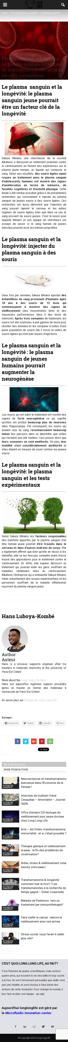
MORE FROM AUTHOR (16, 769)
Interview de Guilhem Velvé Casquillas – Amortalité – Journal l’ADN (43, 799)
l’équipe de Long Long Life (40, 700)
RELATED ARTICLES (15, 764)
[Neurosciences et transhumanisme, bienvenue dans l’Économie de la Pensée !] (10, 783)
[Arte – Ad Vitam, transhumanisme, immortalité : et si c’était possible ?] (10, 833)
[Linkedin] (24, 1026)
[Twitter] (43, 1026)
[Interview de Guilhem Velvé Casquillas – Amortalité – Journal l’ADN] (10, 800)
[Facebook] (15, 1026)
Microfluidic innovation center (28, 1013)
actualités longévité (8, 786)
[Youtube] (52, 1026)
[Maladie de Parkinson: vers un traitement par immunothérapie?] (10, 905)
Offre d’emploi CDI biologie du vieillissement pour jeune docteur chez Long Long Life (42, 816)
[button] (63, 4)
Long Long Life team (33, 680)
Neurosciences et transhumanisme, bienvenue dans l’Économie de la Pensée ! (44, 783)
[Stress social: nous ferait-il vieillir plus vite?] (10, 938)
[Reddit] (34, 1026)
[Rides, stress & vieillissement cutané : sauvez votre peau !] (10, 867)
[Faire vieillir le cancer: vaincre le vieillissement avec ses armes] (10, 921)
